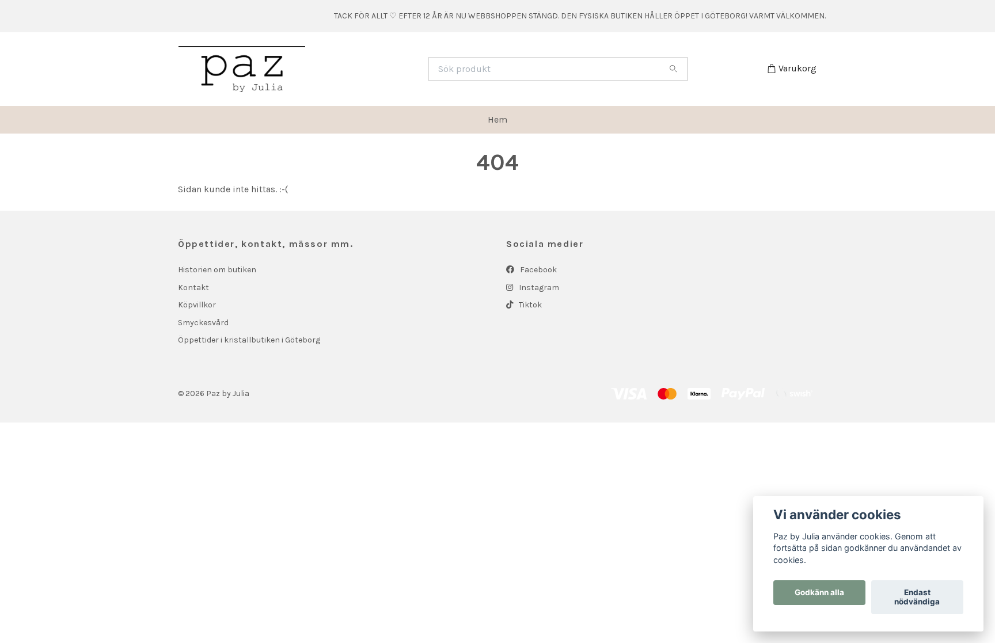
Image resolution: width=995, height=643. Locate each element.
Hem (497, 119)
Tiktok (529, 305)
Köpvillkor (197, 305)
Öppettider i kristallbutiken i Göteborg (249, 340)
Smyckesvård (203, 323)
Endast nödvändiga (917, 597)
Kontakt (193, 287)
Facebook (537, 270)
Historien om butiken (217, 270)
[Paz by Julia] (338, 69)
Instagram (538, 287)
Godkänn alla (819, 593)
